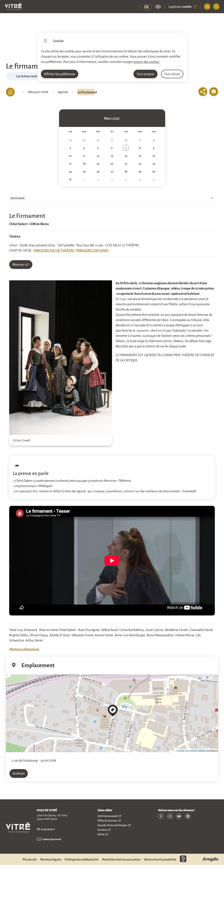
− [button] (10, 687)
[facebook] (160, 816)
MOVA (101, 834)
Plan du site (30, 859)
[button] (213, 91)
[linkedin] (187, 816)
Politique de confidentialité (82, 859)
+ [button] (10, 680)
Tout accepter (145, 74)
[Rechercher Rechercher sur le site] (216, 6)
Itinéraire (18, 773)
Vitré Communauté (108, 816)
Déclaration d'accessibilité (160, 859)
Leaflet (180, 750)
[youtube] (178, 816)
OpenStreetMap (197, 750)
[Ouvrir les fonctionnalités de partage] (202, 91)
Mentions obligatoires (24, 649)
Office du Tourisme (107, 820)
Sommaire (17, 198)
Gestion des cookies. (146, 61)
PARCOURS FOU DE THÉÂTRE (53, 250)
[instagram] (169, 816)
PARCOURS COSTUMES (92, 250)
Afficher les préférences (59, 74)
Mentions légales (50, 859)
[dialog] (112, 57)
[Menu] (207, 6)
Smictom (102, 829)
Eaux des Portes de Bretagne (112, 825)
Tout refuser (172, 74)
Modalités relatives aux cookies (121, 859)
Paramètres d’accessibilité (158, 6)
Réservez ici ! (20, 264)
